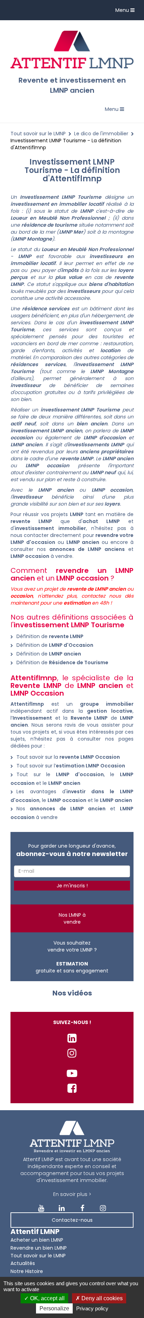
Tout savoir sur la (68, 756)
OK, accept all (47, 1298)
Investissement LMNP (47, 197)
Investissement (32, 717)
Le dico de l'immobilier (101, 133)
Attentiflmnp (27, 703)
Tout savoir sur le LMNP (38, 133)
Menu (126, 11)
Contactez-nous (72, 1220)
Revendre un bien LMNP (38, 1247)
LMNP (86, 210)
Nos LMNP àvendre (72, 918)
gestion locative (109, 710)
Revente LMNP (89, 717)
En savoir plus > (72, 1194)
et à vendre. (72, 553)
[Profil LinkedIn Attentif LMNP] (72, 1038)
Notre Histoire (26, 1271)
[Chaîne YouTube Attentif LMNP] (72, 1073)
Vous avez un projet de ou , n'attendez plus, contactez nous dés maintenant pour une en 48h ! (72, 595)
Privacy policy (92, 1308)
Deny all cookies (101, 1298)
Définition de (50, 636)
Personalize (54, 1308)
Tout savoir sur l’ (70, 765)
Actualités (22, 1263)
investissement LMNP (106, 322)
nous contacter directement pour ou (72, 539)
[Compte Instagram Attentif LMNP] (72, 1053)
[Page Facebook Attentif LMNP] (72, 1088)
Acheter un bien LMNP (36, 1239)
